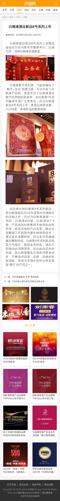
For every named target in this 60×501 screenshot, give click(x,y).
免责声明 (38, 484)
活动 (26, 9)
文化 (33, 9)
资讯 (19, 9)
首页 (4, 9)
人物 (41, 9)
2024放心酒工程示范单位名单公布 (28, 281)
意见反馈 (25, 484)
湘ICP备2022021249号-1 (29, 492)
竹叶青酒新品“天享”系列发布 (25, 277)
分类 (12, 9)
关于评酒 (13, 484)
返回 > (5, 17)
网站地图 (48, 484)
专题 (48, 9)
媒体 (55, 9)
